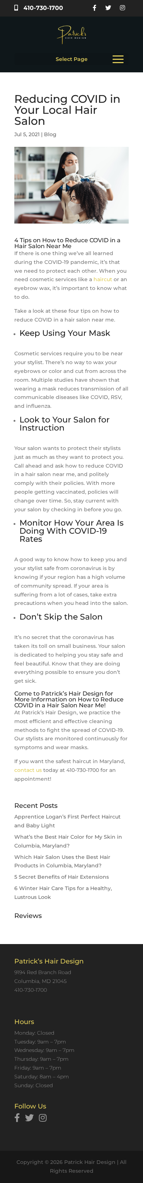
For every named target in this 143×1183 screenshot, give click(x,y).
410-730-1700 (42, 7)
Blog (50, 134)
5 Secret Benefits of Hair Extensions (61, 877)
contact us (28, 770)
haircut (103, 279)
